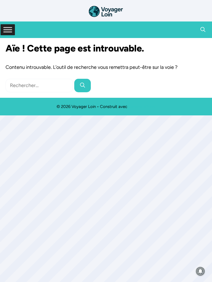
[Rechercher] (82, 85)
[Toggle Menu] (7, 29)
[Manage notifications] (200, 271)
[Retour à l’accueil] (106, 11)
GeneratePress (141, 106)
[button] (202, 29)
